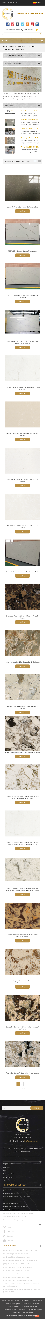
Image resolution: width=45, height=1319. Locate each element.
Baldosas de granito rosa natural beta (16, 1254)
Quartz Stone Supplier (35, 1310)
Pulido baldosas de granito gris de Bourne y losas (20, 1250)
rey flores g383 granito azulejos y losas (16, 1257)
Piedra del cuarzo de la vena (13, 49)
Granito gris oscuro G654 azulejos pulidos (17, 1267)
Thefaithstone (25, 1301)
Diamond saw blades (9, 1310)
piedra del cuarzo (9, 1193)
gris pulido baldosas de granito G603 (16, 1264)
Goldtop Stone (16, 1313)
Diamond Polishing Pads (13, 1304)
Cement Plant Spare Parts (29, 1307)
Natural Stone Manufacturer (31, 1304)
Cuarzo (32, 46)
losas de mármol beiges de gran (14, 1220)
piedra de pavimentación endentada (15, 1206)
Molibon (16, 1301)
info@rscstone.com (14, 29)
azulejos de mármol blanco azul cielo (16, 1274)
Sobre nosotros (8, 1174)
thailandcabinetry (28, 1313)
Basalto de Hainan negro (11, 1210)
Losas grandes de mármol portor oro (16, 1277)
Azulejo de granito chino (11, 1203)
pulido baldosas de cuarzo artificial (15, 1190)
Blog (4, 1170)
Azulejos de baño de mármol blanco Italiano (18, 1213)
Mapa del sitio (8, 1177)
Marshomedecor (37, 1301)
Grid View (35, 161)
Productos (21, 46)
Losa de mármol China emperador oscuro (17, 1280)
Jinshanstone (22, 1310)
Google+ (10, 1236)
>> (26, 1084)
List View (39, 161)
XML (4, 1180)
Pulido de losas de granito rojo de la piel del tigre (20, 1260)
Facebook (10, 1232)
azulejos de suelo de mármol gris (14, 1216)
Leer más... (22, 211)
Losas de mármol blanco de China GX (16, 1270)
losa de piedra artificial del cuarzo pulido (17, 1196)
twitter (9, 1227)
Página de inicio (8, 46)
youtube (10, 1240)
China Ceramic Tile (13, 1307)
